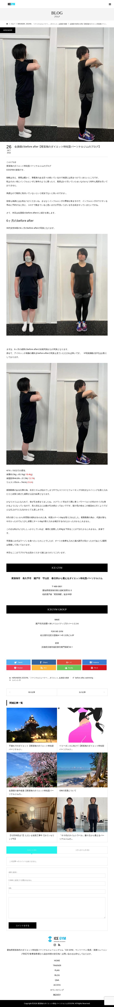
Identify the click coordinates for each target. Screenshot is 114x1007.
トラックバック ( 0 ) (82, 850)
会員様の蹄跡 (64, 678)
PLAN (57, 970)
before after (79, 678)
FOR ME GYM (57, 631)
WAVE (57, 619)
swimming (89, 678)
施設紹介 (57, 994)
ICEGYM (25, 678)
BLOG (57, 975)
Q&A (57, 980)
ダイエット (54, 678)
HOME (57, 960)
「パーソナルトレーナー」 (39, 678)
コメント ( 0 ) (31, 850)
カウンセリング (57, 989)
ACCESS (57, 985)
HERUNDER (7, 30)
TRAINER (57, 965)
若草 (57, 643)
